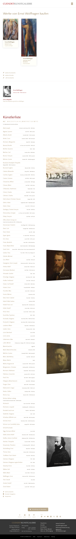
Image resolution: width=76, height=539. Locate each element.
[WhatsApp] (41, 516)
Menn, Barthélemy (8, 357)
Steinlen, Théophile (8, 441)
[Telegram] (45, 516)
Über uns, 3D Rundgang (46, 531)
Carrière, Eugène (7, 175)
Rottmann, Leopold (8, 407)
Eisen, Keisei (6, 232)
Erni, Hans (6, 239)
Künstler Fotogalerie (10, 494)
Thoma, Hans (7, 452)
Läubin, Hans (6, 329)
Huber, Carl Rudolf (8, 284)
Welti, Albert (6, 473)
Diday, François (7, 216)
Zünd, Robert (6, 486)
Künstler (42, 525)
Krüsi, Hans (6, 311)
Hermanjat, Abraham (9, 270)
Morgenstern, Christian (9, 367)
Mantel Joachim (7, 346)
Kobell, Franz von (8, 305)
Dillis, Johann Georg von (10, 220)
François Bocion (65, 277)
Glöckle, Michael (7, 256)
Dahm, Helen (6, 202)
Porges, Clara (6, 384)
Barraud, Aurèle (7, 145)
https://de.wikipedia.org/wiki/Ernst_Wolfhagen (13, 100)
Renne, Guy (6, 395)
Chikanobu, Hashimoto (9, 188)
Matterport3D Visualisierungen (61, 530)
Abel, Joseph (6, 128)
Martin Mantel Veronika (9, 350)
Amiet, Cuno (6, 138)
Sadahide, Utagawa (8, 414)
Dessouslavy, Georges (9, 213)
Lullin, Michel (6, 343)
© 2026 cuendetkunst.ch (25, 536)
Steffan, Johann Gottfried (10, 438)
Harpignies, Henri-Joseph (10, 263)
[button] (5, 122)
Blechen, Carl (6, 152)
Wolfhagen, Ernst (8, 476)
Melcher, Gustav (7, 353)
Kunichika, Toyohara (8, 315)
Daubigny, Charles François (10, 209)
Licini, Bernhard (7, 332)
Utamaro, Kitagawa (8, 459)
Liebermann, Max (8, 339)
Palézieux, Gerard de (9, 374)
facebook (20, 516)
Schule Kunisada (7, 428)
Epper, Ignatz (6, 235)
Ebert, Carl (6, 228)
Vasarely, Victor (7, 466)
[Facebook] (51, 516)
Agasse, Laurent (7, 131)
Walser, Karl (6, 469)
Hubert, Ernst (7, 287)
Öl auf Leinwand (26, 63)
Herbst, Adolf (6, 266)
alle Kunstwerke (10, 78)
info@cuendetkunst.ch (14, 531)
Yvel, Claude (6, 479)
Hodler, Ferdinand (8, 280)
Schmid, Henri (7, 421)
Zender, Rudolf (7, 483)
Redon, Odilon (7, 391)
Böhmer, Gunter (7, 159)
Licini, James (6, 336)
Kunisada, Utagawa (8, 318)
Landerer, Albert (7, 325)
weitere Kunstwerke (10, 72)
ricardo (29, 516)
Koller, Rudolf (7, 308)
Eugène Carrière (65, 370)
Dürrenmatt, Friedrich (9, 225)
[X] (54, 516)
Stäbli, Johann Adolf (8, 434)
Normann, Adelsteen (9, 370)
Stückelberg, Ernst (8, 448)
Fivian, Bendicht (7, 242)
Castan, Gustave (7, 178)
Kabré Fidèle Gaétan (8, 301)
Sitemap (53, 536)
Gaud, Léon (6, 249)
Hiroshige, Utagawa (8, 277)
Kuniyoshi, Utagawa (8, 322)
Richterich (6, 403)
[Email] (48, 516)
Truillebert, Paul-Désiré (9, 455)
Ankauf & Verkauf (60, 523)
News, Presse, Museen (46, 529)
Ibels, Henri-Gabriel (8, 298)
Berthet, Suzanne (8, 149)
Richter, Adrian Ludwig (9, 398)
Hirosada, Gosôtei (8, 273)
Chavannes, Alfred (8, 182)
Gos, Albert (6, 259)
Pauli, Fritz (6, 377)
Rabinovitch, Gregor (8, 388)
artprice (24, 516)
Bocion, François (7, 156)
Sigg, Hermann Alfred (9, 431)
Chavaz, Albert (7, 185)
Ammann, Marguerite (9, 142)
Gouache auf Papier (9, 45)
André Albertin (65, 184)
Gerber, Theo (6, 253)
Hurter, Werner (7, 294)
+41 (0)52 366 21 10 (15, 529)
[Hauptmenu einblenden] (72, 4)
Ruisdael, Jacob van (8, 410)
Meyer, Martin (7, 360)
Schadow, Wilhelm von (9, 417)
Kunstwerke (43, 527)
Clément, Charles (8, 195)
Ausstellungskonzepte (61, 525)
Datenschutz (47, 536)
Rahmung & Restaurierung (62, 527)
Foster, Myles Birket (8, 246)
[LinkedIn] (57, 516)
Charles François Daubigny (62, 463)
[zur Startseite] (17, 4)
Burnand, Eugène (8, 168)
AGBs (34, 536)
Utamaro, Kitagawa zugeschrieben (12, 462)
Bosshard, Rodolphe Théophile (11, 163)
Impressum (39, 536)
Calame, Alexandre (8, 171)
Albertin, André (7, 135)
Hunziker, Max (7, 291)
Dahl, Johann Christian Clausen (12, 199)
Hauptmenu (8, 496)
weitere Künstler (9, 75)
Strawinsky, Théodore (9, 445)
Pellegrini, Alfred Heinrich (10, 381)
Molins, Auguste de (8, 363)
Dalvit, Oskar (6, 206)
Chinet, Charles (7, 192)
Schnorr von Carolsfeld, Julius (11, 424)
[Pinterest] (60, 516)
